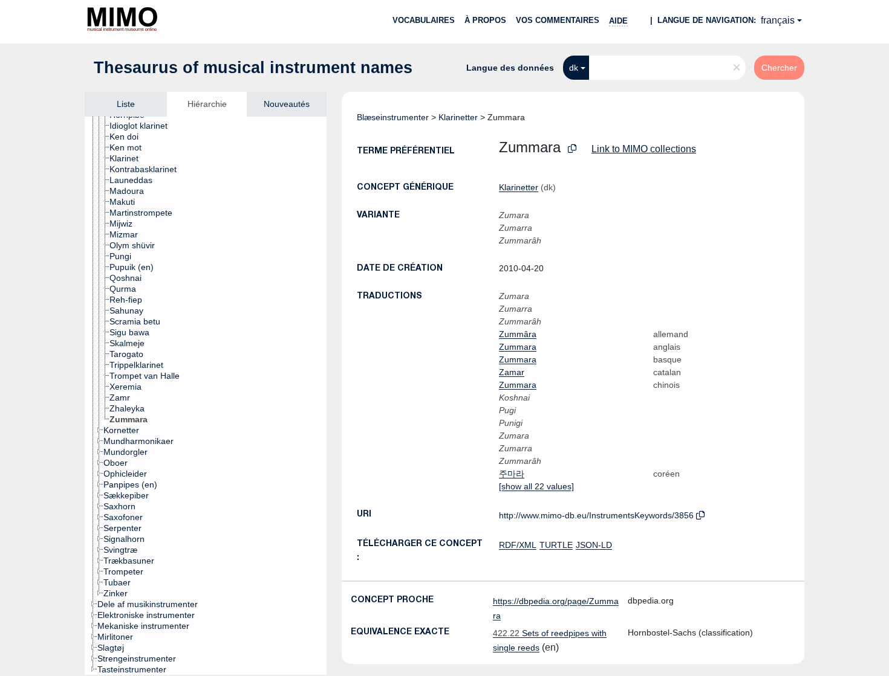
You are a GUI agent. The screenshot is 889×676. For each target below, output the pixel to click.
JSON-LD (594, 545)
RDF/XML (517, 545)
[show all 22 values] (536, 486)
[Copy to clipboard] (572, 149)
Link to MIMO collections (643, 149)
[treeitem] (143, 125)
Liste (126, 104)
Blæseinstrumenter (393, 117)
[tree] (206, 396)
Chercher (779, 67)
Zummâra (517, 334)
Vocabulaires (423, 20)
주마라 (511, 473)
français (778, 20)
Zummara (517, 347)
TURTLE (556, 545)
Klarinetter (458, 117)
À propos (485, 20)
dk (573, 67)
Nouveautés (287, 104)
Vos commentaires (557, 20)
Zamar (511, 372)
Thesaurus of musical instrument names (253, 68)
